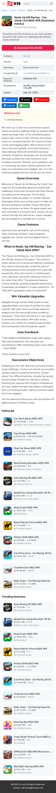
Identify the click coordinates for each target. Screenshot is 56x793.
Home (4, 10)
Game (13, 10)
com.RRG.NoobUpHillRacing (36, 73)
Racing (21, 10)
